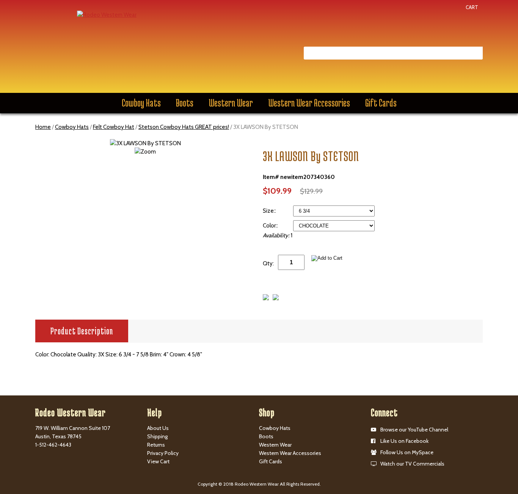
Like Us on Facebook (404, 441)
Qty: (268, 263)
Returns (156, 444)
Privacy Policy (163, 453)
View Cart (158, 461)
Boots (184, 102)
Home (43, 127)
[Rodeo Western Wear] (107, 14)
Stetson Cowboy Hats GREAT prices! (183, 127)
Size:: (270, 210)
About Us (158, 428)
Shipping (157, 436)
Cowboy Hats (141, 102)
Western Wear (231, 102)
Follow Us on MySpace (406, 452)
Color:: (271, 225)
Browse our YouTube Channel (414, 429)
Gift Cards (381, 102)
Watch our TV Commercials (412, 463)
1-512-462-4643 (53, 444)
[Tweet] (266, 298)
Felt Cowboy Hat (113, 127)
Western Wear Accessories (309, 102)
